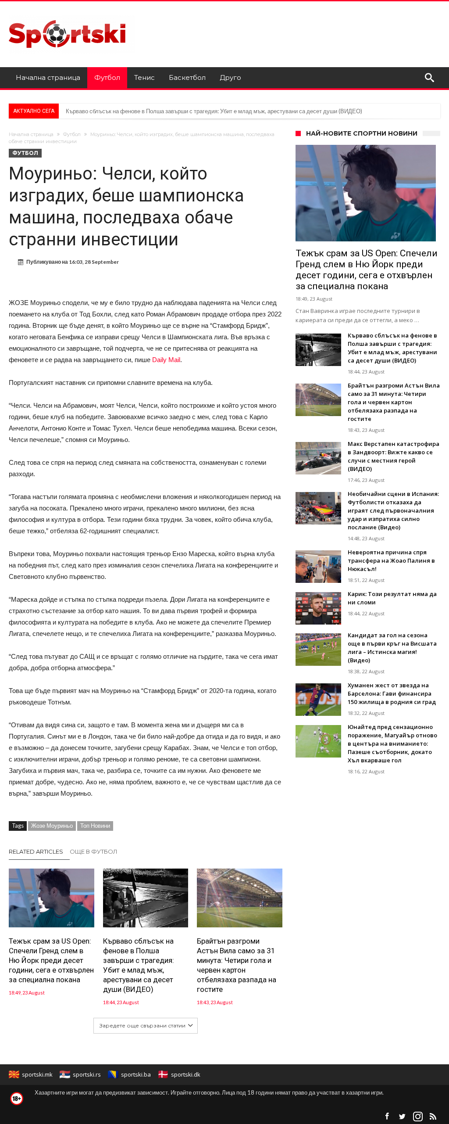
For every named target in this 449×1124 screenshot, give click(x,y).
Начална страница (31, 134)
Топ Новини (95, 825)
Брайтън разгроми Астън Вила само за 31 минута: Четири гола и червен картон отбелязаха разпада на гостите (236, 965)
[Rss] (433, 1117)
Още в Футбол (94, 851)
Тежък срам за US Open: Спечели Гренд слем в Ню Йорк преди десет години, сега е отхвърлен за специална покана (51, 960)
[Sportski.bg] (72, 14)
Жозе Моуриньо (52, 825)
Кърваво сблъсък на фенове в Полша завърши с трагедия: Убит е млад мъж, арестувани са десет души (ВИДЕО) (214, 111)
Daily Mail (166, 359)
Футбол (72, 134)
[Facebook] (387, 1117)
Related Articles (36, 851)
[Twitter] (403, 1117)
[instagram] (418, 1117)
